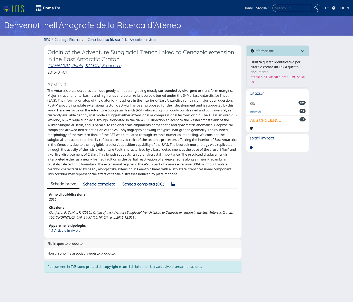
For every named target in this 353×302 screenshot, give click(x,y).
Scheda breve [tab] (63, 183)
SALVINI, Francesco (103, 65)
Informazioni (264, 51)
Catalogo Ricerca (67, 39)
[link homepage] (14, 8)
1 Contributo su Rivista (102, 39)
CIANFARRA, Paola (65, 65)
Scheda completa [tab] (99, 183)
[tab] (173, 184)
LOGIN (344, 8)
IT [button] (325, 8)
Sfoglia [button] (261, 8)
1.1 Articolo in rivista (140, 39)
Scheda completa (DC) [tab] (143, 183)
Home (248, 8)
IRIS (47, 39)
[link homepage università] (48, 8)
